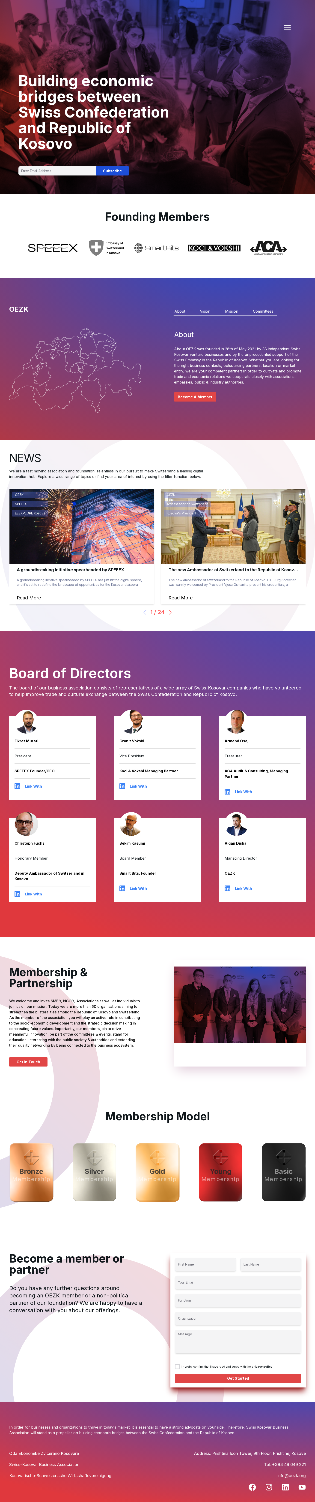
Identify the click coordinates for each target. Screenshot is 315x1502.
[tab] (180, 311)
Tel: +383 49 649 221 (285, 1464)
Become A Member (195, 397)
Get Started (238, 1378)
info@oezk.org (291, 1475)
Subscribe (112, 171)
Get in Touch (28, 1062)
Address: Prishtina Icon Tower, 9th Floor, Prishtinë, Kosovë (250, 1453)
